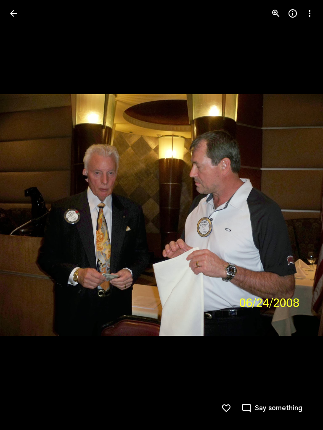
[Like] (226, 408)
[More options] (309, 13)
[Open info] (292, 13)
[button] (23, 215)
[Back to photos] (13, 13)
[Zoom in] (275, 13)
